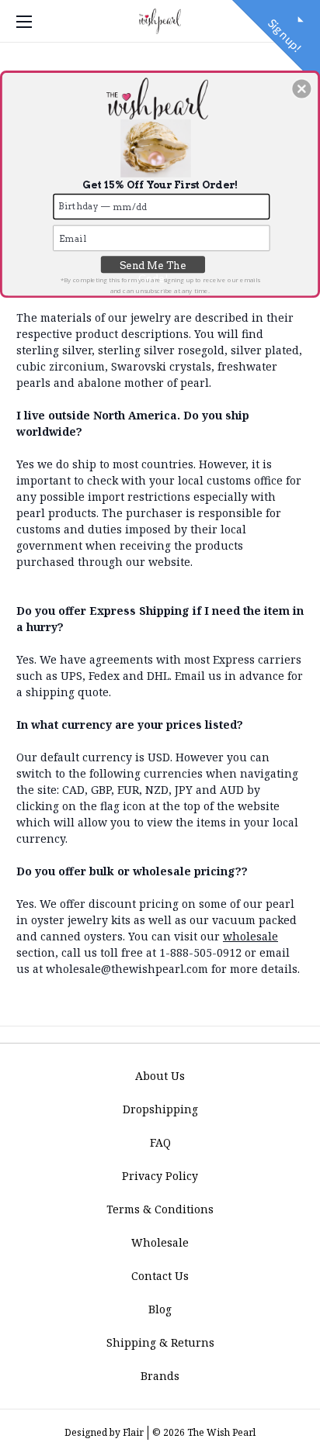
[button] (301, 88)
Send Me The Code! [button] (153, 265)
